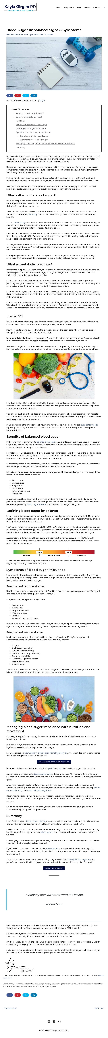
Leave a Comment (15, 34)
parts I (51, 768)
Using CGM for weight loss (79, 859)
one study (32, 214)
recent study (19, 222)
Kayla (42, 100)
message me (52, 848)
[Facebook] (54, 1021)
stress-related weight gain (39, 790)
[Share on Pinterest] (17, 95)
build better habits (89, 425)
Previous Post (9, 1008)
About (58, 7)
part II (61, 768)
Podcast (87, 7)
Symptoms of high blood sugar (34, 136)
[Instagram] (49, 1021)
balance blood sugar (46, 442)
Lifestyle (29, 34)
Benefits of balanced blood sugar (31, 124)
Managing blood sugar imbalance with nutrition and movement (45, 143)
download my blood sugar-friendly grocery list (46, 753)
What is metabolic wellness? (29, 117)
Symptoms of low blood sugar (34, 140)
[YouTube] (59, 1021)
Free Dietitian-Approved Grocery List (54, 762)
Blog (79, 7)
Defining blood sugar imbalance (31, 128)
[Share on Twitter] (25, 95)
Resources (38, 34)
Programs (68, 7)
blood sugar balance (36, 504)
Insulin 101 (20, 121)
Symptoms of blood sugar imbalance (33, 132)
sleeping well (47, 832)
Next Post (100, 1008)
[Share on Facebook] (9, 95)
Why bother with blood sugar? (29, 113)
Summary (20, 147)
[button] (105, 7)
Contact (96, 7)
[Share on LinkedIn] (33, 95)
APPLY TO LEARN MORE (54, 868)
